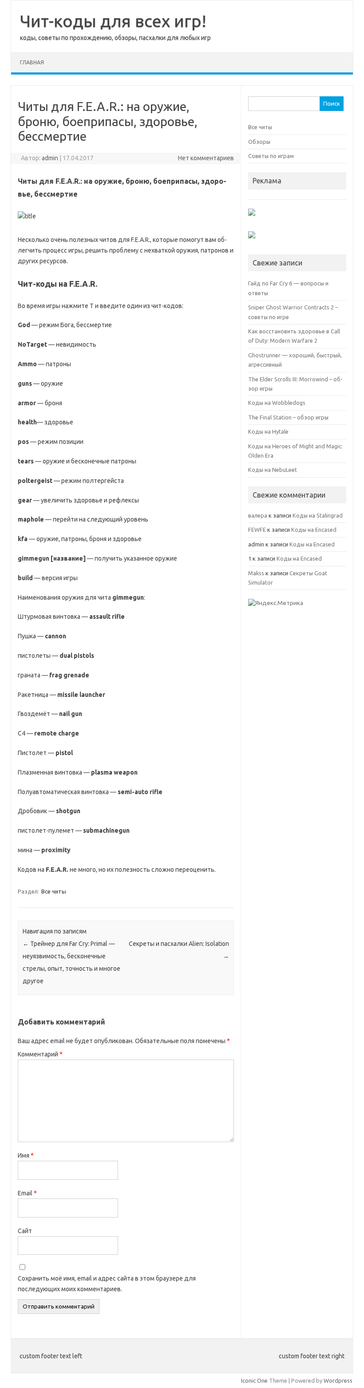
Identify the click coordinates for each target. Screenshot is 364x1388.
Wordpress (338, 1380)
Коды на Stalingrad (318, 515)
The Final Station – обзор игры (288, 417)
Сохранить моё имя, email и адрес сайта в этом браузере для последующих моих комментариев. (107, 1284)
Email (27, 1193)
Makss (256, 573)
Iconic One (254, 1380)
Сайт (25, 1230)
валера (257, 515)
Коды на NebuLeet (272, 470)
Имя (26, 1155)
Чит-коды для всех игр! (113, 21)
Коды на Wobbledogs (276, 402)
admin (50, 158)
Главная (32, 62)
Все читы (53, 891)
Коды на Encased (313, 529)
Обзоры (259, 141)
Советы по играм (271, 156)
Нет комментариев (206, 158)
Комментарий (40, 1054)
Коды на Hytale (268, 431)
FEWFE (257, 529)
